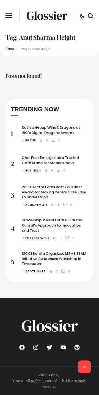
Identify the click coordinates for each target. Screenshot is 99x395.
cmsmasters (49, 375)
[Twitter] (49, 347)
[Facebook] (22, 347)
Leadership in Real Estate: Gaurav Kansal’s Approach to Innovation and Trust (52, 225)
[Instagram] (35, 347)
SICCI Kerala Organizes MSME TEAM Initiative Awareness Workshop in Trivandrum (54, 259)
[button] (9, 15)
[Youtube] (63, 347)
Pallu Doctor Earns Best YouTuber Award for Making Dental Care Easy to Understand (54, 192)
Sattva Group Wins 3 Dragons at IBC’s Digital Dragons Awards (51, 130)
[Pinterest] (77, 347)
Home (10, 49)
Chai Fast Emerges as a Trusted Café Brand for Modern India (50, 160)
